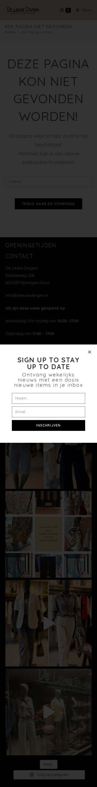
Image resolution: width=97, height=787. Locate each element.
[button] (90, 352)
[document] (48, 393)
